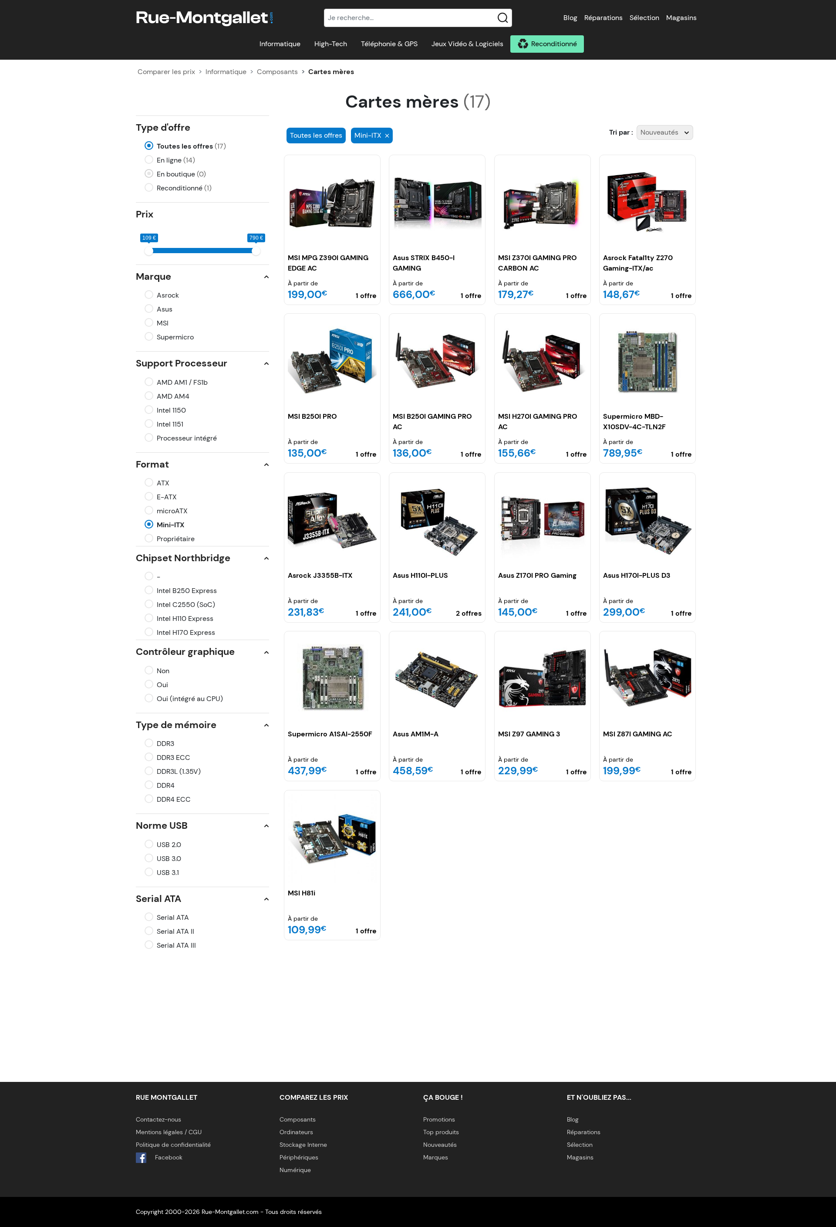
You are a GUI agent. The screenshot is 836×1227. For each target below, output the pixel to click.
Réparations (603, 17)
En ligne (176, 160)
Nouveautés (440, 1145)
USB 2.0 (169, 844)
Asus (164, 309)
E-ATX (167, 497)
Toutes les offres (191, 146)
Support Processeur (181, 363)
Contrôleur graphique (185, 651)
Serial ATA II (175, 931)
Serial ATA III (176, 945)
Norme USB (162, 825)
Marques (435, 1157)
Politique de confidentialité (173, 1145)
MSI (163, 323)
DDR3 (165, 743)
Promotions (439, 1119)
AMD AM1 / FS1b (182, 382)
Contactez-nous (158, 1119)
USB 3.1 (168, 872)
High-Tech (330, 43)
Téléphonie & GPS (389, 43)
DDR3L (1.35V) (179, 771)
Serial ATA (158, 898)
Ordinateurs (296, 1132)
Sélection (644, 17)
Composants (277, 71)
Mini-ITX (171, 524)
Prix (144, 214)
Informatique (280, 43)
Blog (570, 17)
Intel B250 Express (187, 590)
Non (163, 670)
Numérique (295, 1170)
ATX (163, 483)
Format (152, 464)
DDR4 (166, 785)
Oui (162, 684)
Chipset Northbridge (183, 558)
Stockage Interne (303, 1145)
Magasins (681, 17)
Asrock (168, 295)
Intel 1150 (171, 410)
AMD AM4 (173, 396)
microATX (172, 510)
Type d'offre (163, 127)
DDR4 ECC (174, 799)
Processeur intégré (187, 438)
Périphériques (299, 1157)
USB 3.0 (169, 858)
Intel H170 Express (186, 632)
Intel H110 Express (185, 618)
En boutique (181, 174)
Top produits (441, 1132)
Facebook (167, 1157)
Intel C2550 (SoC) (186, 604)
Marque (153, 276)
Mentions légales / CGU (169, 1132)
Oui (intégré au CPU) (190, 698)
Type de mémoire (176, 725)
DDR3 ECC (173, 757)
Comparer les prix (166, 71)
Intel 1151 (170, 424)
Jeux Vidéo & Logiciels (467, 43)
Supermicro (175, 337)
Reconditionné (554, 43)
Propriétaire (176, 538)
